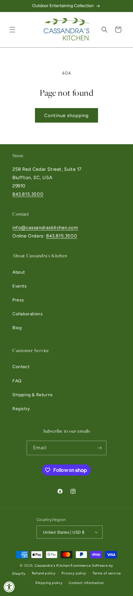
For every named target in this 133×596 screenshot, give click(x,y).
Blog (17, 327)
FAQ (17, 381)
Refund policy (44, 573)
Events (19, 286)
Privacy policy (74, 573)
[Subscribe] (99, 448)
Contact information (86, 583)
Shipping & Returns (32, 394)
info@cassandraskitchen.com (45, 227)
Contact (20, 366)
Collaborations (27, 314)
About (18, 272)
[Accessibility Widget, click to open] (9, 587)
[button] (12, 29)
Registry (21, 408)
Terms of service (106, 573)
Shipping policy (49, 583)
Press (18, 300)
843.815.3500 (27, 194)
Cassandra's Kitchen (52, 566)
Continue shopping (66, 115)
